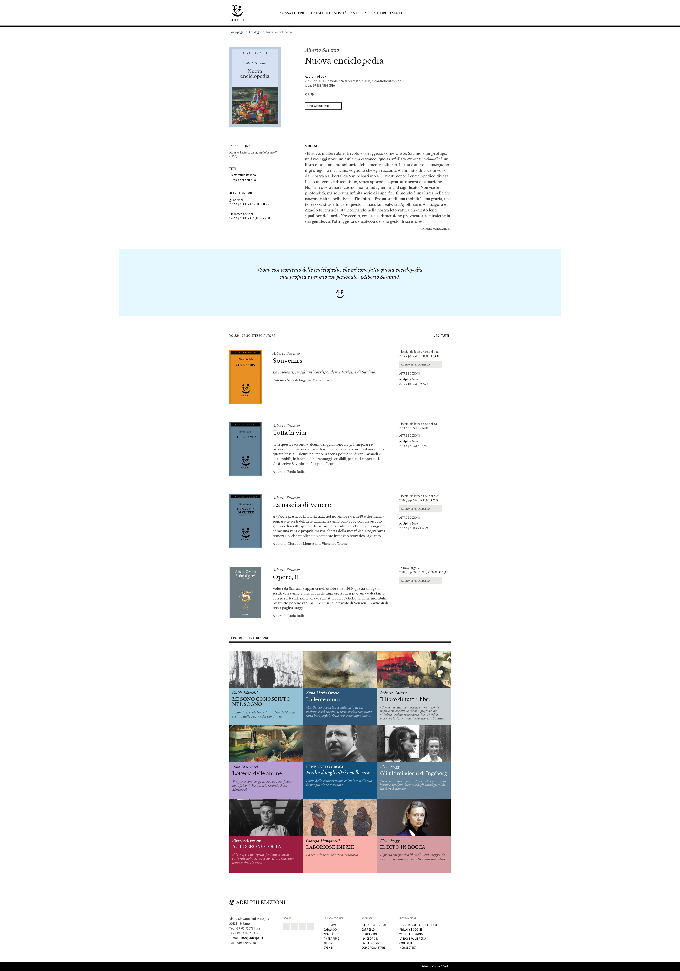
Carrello (368, 929)
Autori (379, 13)
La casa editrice (292, 13)
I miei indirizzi (372, 943)
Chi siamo (330, 925)
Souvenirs (287, 360)
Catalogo (320, 13)
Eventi (396, 13)
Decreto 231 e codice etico (418, 925)
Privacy (404, 929)
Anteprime (360, 13)
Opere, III (287, 577)
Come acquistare (374, 947)
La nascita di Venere (302, 505)
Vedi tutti (442, 336)
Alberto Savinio (322, 50)
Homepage (236, 32)
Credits (447, 966)
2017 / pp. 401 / (249, 202)
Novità (340, 13)
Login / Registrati (374, 925)
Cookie (418, 929)
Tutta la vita (289, 432)
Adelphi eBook (315, 77)
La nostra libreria (412, 938)
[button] (440, 50)
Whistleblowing (411, 934)
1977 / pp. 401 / (249, 216)
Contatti (405, 943)
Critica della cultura (242, 180)
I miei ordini (370, 938)
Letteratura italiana (242, 175)
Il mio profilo (371, 934)
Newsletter (407, 947)
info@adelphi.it (251, 938)
